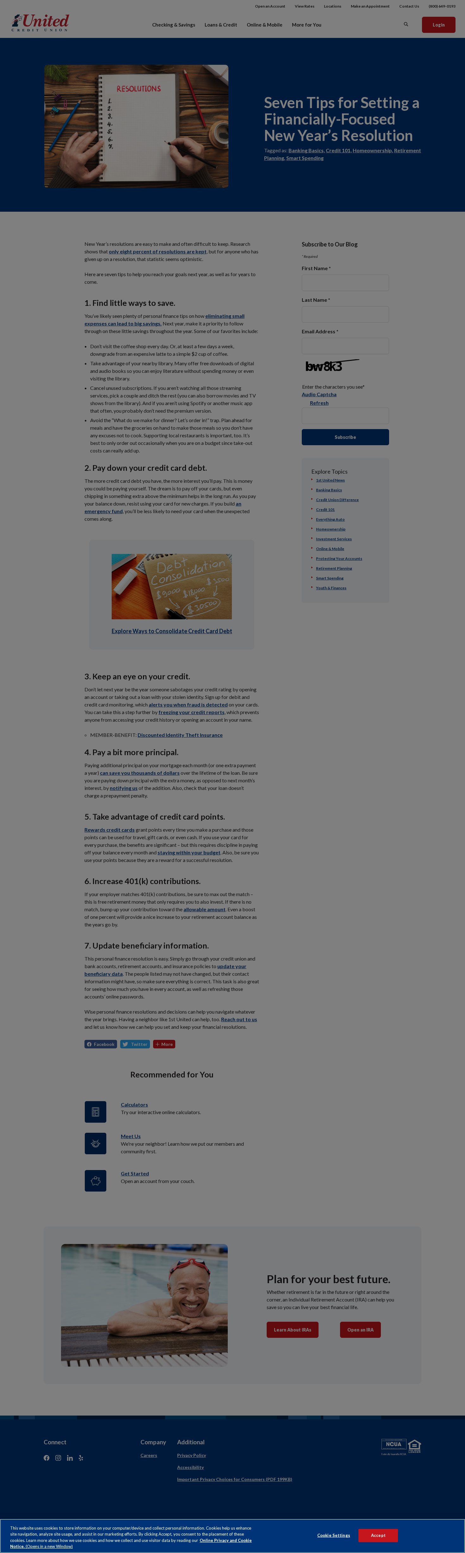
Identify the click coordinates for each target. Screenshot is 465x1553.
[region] (232, 1536)
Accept (378, 1535)
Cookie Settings (333, 1535)
